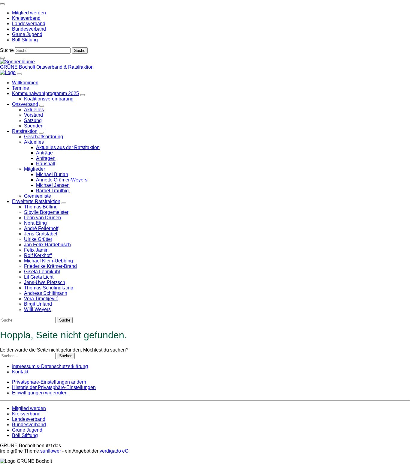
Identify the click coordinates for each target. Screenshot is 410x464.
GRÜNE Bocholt (18, 67)
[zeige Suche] (2, 58)
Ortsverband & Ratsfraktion (65, 67)
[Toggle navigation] (2, 4)
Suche (7, 50)
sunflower (50, 451)
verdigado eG (114, 451)
